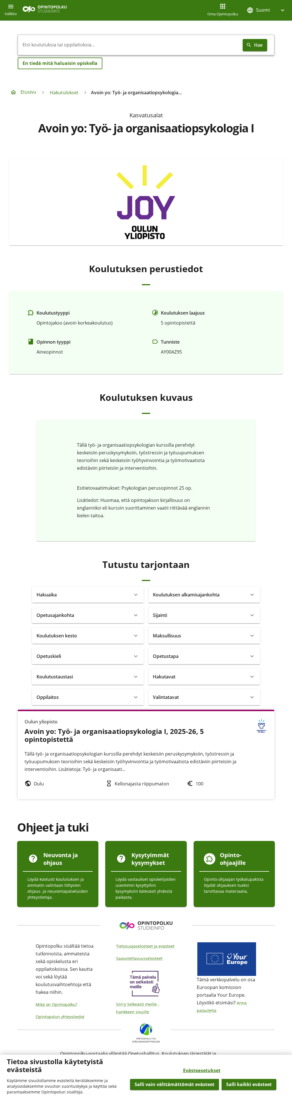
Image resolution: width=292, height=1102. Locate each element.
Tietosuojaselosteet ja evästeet (145, 946)
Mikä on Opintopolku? (56, 1004)
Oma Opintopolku (222, 14)
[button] (266, 10)
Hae (258, 45)
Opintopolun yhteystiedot (60, 1016)
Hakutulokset (64, 92)
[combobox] (129, 45)
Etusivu (28, 92)
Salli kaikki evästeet (249, 1084)
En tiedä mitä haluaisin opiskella (60, 63)
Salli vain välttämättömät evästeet (174, 1084)
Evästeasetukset (201, 1070)
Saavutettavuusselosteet (139, 958)
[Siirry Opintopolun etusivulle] (45, 10)
